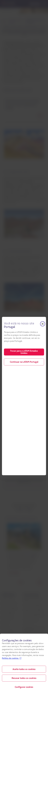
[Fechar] (43, 324)
